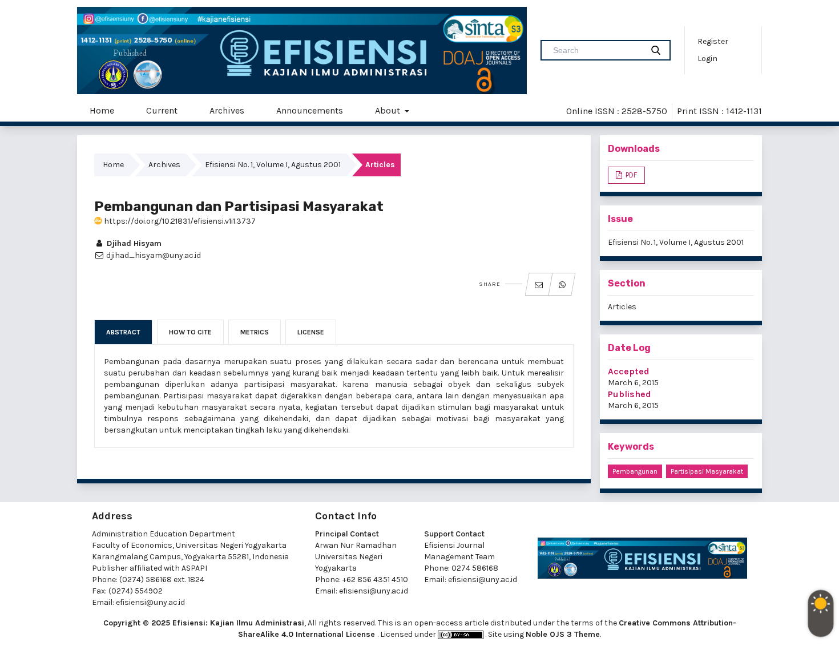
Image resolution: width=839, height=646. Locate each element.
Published (629, 394)
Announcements (309, 110)
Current (162, 110)
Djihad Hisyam (133, 243)
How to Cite (190, 332)
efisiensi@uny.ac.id (150, 602)
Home (102, 110)
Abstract (123, 332)
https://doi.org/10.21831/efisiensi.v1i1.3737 (179, 221)
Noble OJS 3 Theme (563, 634)
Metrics (254, 332)
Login (707, 58)
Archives (226, 110)
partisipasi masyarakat (707, 471)
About (388, 110)
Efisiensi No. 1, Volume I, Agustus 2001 (273, 164)
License (310, 332)
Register (712, 41)
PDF (630, 175)
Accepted (629, 371)
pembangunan (635, 471)
